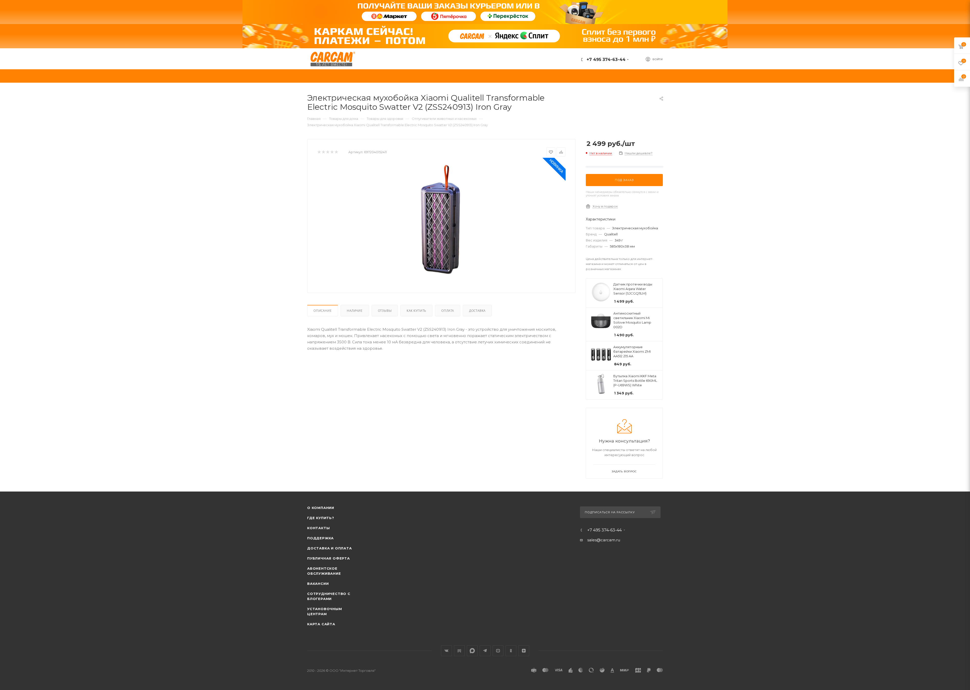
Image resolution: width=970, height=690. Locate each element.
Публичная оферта (328, 558)
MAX (472, 650)
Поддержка (320, 538)
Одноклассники (510, 650)
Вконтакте (446, 650)
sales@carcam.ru (603, 540)
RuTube (459, 650)
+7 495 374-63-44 (605, 59)
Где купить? (320, 518)
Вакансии (318, 584)
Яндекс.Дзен (523, 650)
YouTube (498, 650)
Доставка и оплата (329, 548)
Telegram (485, 650)
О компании (320, 508)
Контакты (318, 528)
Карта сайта (321, 624)
